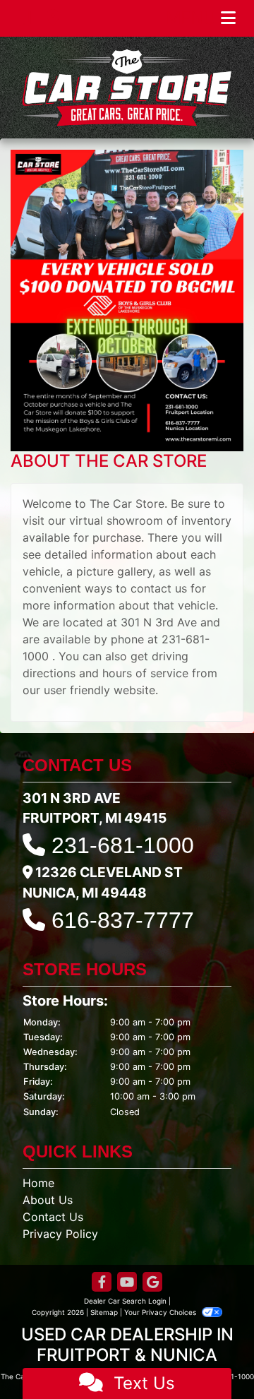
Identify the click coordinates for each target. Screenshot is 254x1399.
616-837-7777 (123, 920)
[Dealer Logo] (127, 87)
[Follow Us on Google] (152, 1283)
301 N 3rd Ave (159, 622)
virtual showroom (116, 520)
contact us (159, 588)
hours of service (145, 673)
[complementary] (211, 1356)
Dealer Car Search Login (125, 1301)
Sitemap (104, 1312)
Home (38, 1183)
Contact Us (53, 1217)
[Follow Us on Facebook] (101, 1283)
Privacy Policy (60, 1234)
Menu (193, 18)
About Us (48, 1200)
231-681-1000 (123, 845)
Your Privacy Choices (161, 1312)
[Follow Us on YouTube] (127, 1283)
